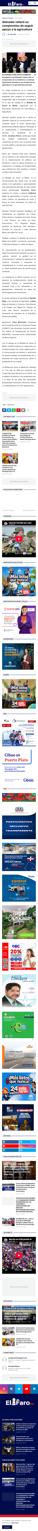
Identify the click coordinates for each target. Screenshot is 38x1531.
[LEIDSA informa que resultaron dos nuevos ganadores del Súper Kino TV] (8, 1342)
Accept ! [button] (7, 1527)
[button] (3, 3)
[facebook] (10, 1142)
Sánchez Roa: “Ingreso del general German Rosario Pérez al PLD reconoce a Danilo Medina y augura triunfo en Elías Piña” (25, 1468)
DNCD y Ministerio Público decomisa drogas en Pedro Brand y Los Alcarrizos (25, 1449)
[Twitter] (9, 410)
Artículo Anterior (8, 510)
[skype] (27, 1150)
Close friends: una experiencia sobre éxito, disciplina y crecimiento (24, 1438)
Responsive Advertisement (19, 44)
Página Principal (7, 18)
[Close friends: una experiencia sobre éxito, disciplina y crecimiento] (8, 1440)
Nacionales (18, 18)
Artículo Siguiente (29, 510)
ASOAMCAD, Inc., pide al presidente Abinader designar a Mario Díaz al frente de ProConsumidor (25, 1221)
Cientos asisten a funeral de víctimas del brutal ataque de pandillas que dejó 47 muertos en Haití (26, 1426)
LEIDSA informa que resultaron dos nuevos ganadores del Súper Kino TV (9, 468)
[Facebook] (4, 410)
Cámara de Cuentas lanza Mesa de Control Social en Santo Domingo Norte (28, 436)
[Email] (23, 410)
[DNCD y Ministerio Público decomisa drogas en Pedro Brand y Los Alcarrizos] (8, 1451)
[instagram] (4, 1389)
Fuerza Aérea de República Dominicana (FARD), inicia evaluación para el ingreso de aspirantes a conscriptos (25, 1187)
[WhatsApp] (14, 410)
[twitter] (19, 1389)
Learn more (14, 1523)
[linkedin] (10, 1150)
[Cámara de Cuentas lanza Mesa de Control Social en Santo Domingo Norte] (8, 1331)
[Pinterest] (18, 410)
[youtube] (10, 1146)
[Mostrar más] (28, 410)
